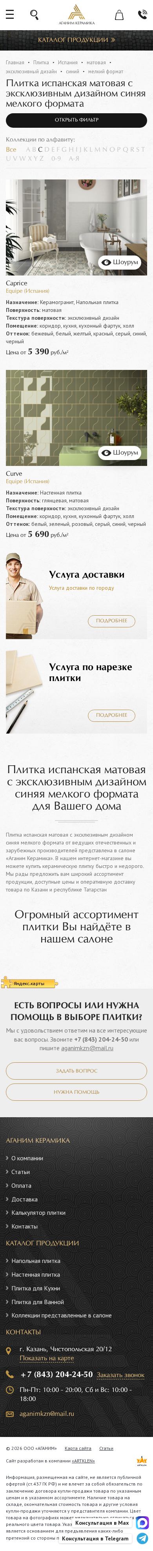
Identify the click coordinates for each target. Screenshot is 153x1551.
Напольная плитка (35, 1261)
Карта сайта (78, 1448)
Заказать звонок (120, 1375)
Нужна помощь (76, 1092)
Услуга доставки (87, 575)
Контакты (24, 1226)
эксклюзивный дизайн (31, 71)
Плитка (41, 62)
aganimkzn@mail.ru (87, 1048)
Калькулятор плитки (38, 1212)
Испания (68, 62)
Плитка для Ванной (37, 1302)
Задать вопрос (76, 1071)
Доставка (24, 1199)
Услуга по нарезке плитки (90, 673)
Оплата (21, 1185)
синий (72, 71)
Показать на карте (47, 1358)
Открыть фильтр (76, 120)
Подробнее (111, 621)
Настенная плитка (35, 1274)
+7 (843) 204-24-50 (101, 1039)
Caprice (16, 283)
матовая (96, 62)
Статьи (20, 1172)
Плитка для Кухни (35, 1288)
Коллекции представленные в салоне (61, 1315)
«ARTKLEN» (83, 1461)
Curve (14, 474)
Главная (15, 62)
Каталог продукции (73, 40)
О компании (27, 1158)
